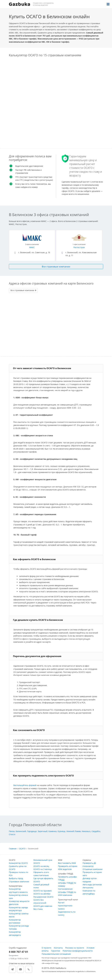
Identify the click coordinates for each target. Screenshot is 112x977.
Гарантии (55, 950)
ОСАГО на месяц (41, 866)
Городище (32, 831)
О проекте (46, 947)
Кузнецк (61, 831)
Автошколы (88, 887)
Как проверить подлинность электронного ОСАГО (43, 775)
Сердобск (96, 831)
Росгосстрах (79, 247)
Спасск (12, 834)
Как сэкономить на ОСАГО (29, 730)
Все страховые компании (56, 266)
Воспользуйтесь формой (24, 785)
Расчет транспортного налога (65, 905)
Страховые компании (19, 881)
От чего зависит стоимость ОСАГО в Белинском (42, 368)
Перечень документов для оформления (37, 656)
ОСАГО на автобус (42, 893)
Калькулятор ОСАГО (18, 863)
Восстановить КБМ (67, 863)
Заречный (42, 831)
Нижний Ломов (73, 831)
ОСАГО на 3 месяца (42, 869)
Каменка (52, 831)
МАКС (32, 247)
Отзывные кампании (92, 869)
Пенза (12, 831)
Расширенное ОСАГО (43, 897)
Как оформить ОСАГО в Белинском (34, 559)
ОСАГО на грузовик (42, 890)
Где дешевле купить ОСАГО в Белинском (38, 619)
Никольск (86, 831)
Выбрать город (16, 878)
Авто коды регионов (92, 884)
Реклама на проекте (74, 947)
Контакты (58, 947)
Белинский (21, 831)
